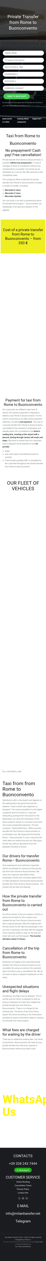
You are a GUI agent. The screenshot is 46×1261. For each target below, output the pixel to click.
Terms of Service (22, 1244)
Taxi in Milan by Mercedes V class (18, 662)
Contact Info (23, 1193)
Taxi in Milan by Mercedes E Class (19, 594)
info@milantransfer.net (23, 1214)
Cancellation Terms (23, 1185)
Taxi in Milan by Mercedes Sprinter (19, 526)
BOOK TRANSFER (14, 341)
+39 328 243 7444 (23, 1164)
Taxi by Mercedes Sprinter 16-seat (19, 729)
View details (8, 557)
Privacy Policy (23, 1189)
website (5, 210)
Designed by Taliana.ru (23, 1240)
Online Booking (23, 1182)
